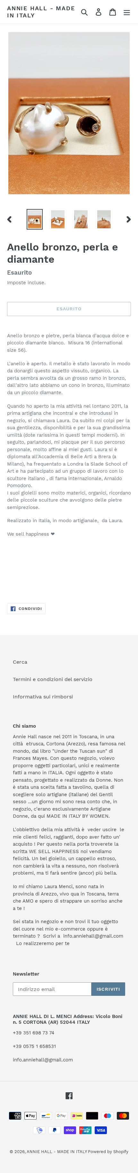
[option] (34, 219)
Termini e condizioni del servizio (52, 679)
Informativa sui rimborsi (43, 697)
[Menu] (127, 12)
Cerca (20, 662)
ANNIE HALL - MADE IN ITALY (41, 12)
